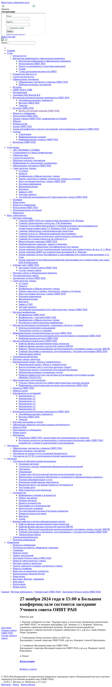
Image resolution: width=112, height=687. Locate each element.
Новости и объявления (24, 113)
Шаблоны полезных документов (35, 84)
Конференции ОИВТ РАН (32, 314)
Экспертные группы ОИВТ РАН (29, 278)
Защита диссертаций (23, 555)
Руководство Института (25, 74)
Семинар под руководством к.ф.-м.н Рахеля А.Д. (43, 239)
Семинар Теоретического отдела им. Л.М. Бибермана (45, 223)
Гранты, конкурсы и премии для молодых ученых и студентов (50, 178)
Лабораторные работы (30, 354)
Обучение (12, 458)
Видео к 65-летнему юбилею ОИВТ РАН (39, 110)
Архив (22, 519)
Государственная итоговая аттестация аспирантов (43, 511)
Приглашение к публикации (27, 430)
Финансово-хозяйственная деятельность (39, 482)
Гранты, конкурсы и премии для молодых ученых (37, 566)
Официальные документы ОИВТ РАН (32, 165)
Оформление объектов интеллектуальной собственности (41, 424)
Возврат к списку (28, 669)
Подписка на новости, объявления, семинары (35, 547)
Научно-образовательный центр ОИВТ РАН (35, 341)
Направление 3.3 (27, 401)
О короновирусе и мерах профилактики (32, 152)
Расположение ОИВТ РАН (32, 63)
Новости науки (20, 390)
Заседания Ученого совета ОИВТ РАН (38, 267)
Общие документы (28, 498)
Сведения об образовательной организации (34, 461)
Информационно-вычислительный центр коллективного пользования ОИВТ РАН (60, 335)
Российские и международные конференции (41, 322)
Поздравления (20, 92)
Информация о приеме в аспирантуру (37, 495)
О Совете (23, 171)
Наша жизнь (19, 202)
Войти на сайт (8, 36)
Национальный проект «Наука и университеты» (37, 362)
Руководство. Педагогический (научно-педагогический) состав (50, 474)
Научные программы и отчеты (28, 422)
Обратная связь (20, 155)
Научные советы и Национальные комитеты (35, 273)
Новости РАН (20, 427)
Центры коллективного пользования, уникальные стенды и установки (48, 325)
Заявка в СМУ (26, 192)
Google (22, 69)
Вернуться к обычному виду (15, 2)
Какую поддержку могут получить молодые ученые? (45, 367)
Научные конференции (24, 312)
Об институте (20, 56)
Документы (13, 445)
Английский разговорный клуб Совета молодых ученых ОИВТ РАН (53, 197)
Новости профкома (22, 568)
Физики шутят (20, 124)
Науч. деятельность (16, 215)
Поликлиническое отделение (27, 210)
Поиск (16, 684)
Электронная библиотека (25, 356)
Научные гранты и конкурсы (27, 563)
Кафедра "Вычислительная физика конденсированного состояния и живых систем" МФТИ (64, 348)
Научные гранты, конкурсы (26, 359)
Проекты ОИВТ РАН (23, 388)
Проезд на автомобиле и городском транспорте (42, 66)
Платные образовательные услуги (35, 479)
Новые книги (19, 432)
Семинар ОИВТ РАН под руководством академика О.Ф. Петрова (51, 220)
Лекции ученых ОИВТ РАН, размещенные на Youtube (40, 118)
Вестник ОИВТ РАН (29, 103)
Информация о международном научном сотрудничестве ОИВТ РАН (53, 385)
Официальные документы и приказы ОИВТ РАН (43, 82)
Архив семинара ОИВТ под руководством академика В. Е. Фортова (52, 252)
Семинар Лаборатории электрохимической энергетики (46, 231)
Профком (17, 199)
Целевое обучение (28, 500)
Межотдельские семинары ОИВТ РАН (38, 241)
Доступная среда (27, 487)
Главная (11, 50)
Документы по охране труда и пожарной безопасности (40, 453)
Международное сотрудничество (29, 380)
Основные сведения (29, 464)
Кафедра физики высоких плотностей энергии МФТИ (46, 346)
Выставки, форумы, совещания (28, 579)
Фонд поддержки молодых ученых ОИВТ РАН (42, 181)
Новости (23, 173)
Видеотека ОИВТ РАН (24, 142)
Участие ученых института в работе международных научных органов (54, 383)
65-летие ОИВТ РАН (23, 108)
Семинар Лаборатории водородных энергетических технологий (51, 236)
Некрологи (18, 212)
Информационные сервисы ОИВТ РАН (38, 139)
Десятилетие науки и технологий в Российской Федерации (48, 369)
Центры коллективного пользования (37, 328)
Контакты (23, 189)
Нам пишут (18, 581)
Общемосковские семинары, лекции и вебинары (43, 244)
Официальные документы (26, 79)
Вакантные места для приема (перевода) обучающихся (46, 485)
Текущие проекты (27, 194)
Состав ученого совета (30, 270)
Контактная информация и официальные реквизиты (39, 58)
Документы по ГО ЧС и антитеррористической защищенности (44, 456)
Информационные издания (32, 137)
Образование (25, 471)
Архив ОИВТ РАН (22, 126)
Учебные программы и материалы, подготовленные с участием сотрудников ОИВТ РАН (63, 351)
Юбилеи (17, 121)
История (17, 87)
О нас (10, 53)
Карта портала (28, 684)
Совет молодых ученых (24, 168)
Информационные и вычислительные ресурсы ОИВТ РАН (42, 333)
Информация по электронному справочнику (35, 163)
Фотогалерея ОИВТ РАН (25, 116)
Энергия (23, 105)
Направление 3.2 (27, 398)
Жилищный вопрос (28, 186)
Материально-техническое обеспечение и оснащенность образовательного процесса (61, 477)
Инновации (18, 435)
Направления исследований (27, 393)
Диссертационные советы (26, 275)
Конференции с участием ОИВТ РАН (37, 317)
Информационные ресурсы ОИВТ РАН (38, 338)
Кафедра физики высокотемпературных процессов (44, 343)
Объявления (13, 542)
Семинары (18, 550)
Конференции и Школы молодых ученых (39, 176)
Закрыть (5, 9)
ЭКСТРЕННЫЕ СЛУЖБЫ (26, 150)
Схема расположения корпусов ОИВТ (38, 71)
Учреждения (25, 134)
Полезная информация (30, 184)
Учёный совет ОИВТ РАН (26, 265)
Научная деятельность (22, 591)
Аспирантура (19, 492)
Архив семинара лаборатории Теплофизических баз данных (49, 246)
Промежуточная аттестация (32, 513)
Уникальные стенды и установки (35, 330)
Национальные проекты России (29, 573)
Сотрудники (13, 147)
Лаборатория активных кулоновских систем (41, 372)
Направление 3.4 (27, 403)
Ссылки (17, 131)
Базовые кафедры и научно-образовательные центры (39, 521)
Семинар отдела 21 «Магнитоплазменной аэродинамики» (47, 233)
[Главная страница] (34, 6)
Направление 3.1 (27, 396)
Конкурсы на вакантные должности (31, 571)
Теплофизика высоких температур (36, 100)
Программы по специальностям (34, 505)
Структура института (23, 76)
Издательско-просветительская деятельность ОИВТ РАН (41, 97)
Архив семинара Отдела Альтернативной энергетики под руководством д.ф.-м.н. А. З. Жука (65, 249)
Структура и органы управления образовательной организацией (51, 466)
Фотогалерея (19, 584)
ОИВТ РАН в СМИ (22, 90)
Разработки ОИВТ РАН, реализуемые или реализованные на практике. (54, 437)
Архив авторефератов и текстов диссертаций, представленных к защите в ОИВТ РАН (56, 129)
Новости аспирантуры (30, 503)
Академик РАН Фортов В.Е (26, 95)
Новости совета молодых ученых (29, 560)
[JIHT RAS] (6, 40)
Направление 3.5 (27, 406)
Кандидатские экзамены (31, 508)
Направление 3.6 (27, 409)
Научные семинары (22, 218)
